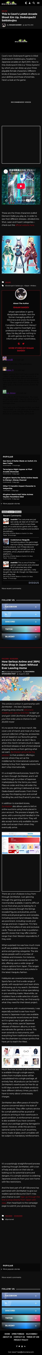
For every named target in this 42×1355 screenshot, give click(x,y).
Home (7, 1334)
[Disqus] (21, 385)
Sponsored (14, 658)
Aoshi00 (14, 519)
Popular (18, 512)
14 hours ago (12, 558)
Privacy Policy (21, 1340)
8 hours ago (12, 535)
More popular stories (11, 504)
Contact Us (19, 1337)
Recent (11, 512)
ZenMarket (7, 806)
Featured (5, 658)
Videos (33, 286)
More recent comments (11, 588)
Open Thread (18, 1334)
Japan (27, 286)
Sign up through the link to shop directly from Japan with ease (21, 1200)
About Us (7, 1337)
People (4, 512)
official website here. (25, 225)
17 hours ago (12, 578)
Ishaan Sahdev (15, 25)
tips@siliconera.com (25, 1352)
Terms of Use (33, 1337)
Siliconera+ (31, 1334)
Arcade (4, 10)
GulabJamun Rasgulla (20, 540)
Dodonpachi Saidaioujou (14, 286)
